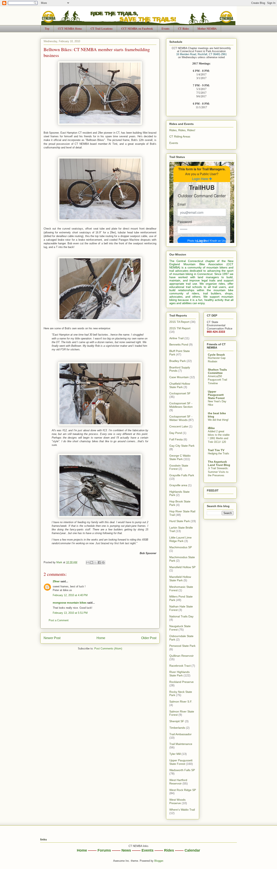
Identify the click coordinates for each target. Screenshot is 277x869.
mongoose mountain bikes (69, 602)
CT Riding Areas (179, 136)
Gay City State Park (181, 445)
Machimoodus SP (180, 547)
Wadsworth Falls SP (182, 770)
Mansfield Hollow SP (182, 567)
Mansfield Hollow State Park (180, 578)
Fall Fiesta (176, 439)
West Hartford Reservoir (178, 781)
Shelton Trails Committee (217, 371)
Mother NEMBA (207, 28)
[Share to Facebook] (99, 562)
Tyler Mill (175, 753)
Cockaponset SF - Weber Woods (180, 418)
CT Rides (183, 28)
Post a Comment (59, 620)
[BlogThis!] (92, 562)
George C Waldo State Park (180, 457)
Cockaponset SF (180, 393)
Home (101, 638)
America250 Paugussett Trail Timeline (217, 380)
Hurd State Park (179, 521)
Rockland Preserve (181, 681)
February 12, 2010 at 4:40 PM (70, 595)
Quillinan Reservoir (181, 655)
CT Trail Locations (102, 28)
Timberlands (177, 727)
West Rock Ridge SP (182, 790)
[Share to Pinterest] (103, 562)
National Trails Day (181, 616)
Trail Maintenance (180, 744)
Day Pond (175, 432)
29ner (56, 581)
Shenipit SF (176, 721)
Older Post (148, 638)
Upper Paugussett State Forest (180, 762)
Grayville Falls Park (181, 475)
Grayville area (178, 485)
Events (165, 28)
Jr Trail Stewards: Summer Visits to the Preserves (218, 472)
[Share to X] (95, 562)
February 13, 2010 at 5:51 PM (70, 612)
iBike (211, 428)
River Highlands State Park (179, 673)
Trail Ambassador (180, 734)
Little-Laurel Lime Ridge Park (180, 539)
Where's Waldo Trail (182, 809)
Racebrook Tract (180, 665)
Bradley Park (177, 361)
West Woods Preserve (177, 801)
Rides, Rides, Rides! (182, 130)
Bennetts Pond (178, 344)
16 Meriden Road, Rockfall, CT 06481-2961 (201, 54)
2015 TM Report (179, 328)
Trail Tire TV (216, 450)
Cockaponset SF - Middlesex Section (181, 405)
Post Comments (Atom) (108, 648)
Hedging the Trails (218, 453)
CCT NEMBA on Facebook (137, 28)
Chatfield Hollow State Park (179, 385)
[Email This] (88, 562)
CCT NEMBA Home (70, 28)
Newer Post (52, 638)
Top (47, 28)
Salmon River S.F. (180, 701)
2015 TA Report (179, 321)
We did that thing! (218, 419)
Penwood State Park (182, 645)
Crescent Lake (178, 426)
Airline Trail (176, 338)
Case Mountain (179, 377)
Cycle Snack (216, 354)
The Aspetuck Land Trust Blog (219, 463)
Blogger (158, 860)
